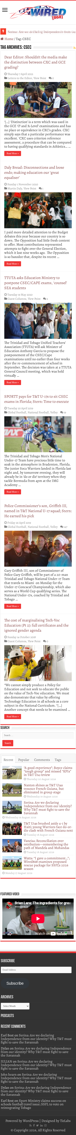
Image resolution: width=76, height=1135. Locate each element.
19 (65, 412)
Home (8, 39)
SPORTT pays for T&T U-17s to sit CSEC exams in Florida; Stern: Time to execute (36, 399)
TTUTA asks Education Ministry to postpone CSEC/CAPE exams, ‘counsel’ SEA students (35, 283)
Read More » (13, 153)
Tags (58, 759)
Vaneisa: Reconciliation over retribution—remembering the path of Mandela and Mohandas (46, 844)
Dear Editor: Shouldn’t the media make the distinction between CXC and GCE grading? (35, 62)
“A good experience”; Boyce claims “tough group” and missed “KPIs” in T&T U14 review (48, 771)
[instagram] (45, 1125)
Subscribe (15, 983)
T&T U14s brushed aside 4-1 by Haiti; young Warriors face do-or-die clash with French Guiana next (48, 827)
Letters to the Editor (20, 78)
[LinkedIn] (41, 1125)
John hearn (9, 1074)
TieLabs (65, 1120)
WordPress (31, 1120)
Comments (42, 759)
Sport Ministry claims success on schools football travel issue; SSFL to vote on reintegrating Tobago (33, 1104)
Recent (8, 759)
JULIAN (6, 1061)
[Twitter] (37, 1125)
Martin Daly (15, 188)
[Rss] (30, 1125)
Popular (23, 759)
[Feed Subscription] (74, 48)
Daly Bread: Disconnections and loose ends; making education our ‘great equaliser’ (34, 172)
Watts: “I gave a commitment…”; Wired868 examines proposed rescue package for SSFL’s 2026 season (47, 863)
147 (65, 527)
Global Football (17, 412)
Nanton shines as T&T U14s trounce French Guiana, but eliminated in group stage (44, 788)
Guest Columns (17, 299)
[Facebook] (34, 1125)
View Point (40, 78)
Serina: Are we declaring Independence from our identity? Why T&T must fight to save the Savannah (48, 807)
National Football (38, 412)
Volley (54, 412)
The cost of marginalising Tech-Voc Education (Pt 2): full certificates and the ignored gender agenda (36, 625)
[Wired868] (38, 11)
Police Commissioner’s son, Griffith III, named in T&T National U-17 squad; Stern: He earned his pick (38, 511)
